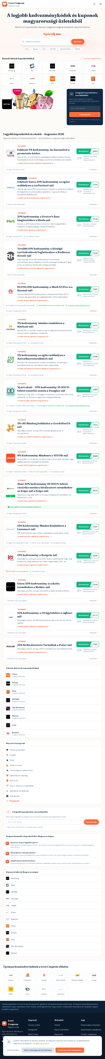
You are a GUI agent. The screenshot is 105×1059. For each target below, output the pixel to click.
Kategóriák (32, 1029)
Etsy (44, 49)
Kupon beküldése (62, 1029)
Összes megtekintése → (93, 58)
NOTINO (53, 49)
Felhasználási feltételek (90, 1025)
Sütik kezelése (13, 1050)
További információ (41, 1043)
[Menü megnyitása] (100, 4)
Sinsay (35, 49)
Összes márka (34, 1025)
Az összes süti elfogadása (69, 1050)
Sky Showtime (65, 49)
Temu (27, 49)
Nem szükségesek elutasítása (37, 1050)
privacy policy (95, 119)
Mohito (77, 49)
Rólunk (57, 1025)
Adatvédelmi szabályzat (91, 1029)
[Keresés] (94, 4)
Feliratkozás (84, 114)
